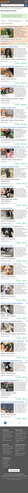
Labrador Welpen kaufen (20, 432)
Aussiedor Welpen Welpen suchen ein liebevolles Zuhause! (12, 86)
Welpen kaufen (18, 430)
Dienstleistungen (7, 458)
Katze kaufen (6, 444)
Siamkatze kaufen (6, 450)
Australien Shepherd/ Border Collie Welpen (11, 27)
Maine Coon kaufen (7, 453)
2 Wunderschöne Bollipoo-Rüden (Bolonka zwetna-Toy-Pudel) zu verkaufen (13, 322)
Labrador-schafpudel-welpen (10, 167)
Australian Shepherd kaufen (7, 437)
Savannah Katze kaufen (8, 448)
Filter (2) (4, 21)
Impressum (11, 474)
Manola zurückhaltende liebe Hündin (13, 402)
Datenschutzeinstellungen (16, 476)
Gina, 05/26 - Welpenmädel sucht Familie (11, 361)
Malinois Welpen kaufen (20, 436)
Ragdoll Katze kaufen (7, 451)
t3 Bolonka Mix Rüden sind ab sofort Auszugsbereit (12, 67)
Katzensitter (5, 467)
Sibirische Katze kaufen (20, 453)
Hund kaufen (6, 430)
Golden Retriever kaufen (8, 432)
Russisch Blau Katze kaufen (19, 450)
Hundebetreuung (6, 459)
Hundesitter (5, 463)
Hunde (12, 8)
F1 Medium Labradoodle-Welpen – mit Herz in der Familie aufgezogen (12, 147)
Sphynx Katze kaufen (19, 448)
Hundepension (6, 461)
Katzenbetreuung (6, 465)
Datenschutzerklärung (6, 476)
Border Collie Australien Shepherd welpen (12, 304)
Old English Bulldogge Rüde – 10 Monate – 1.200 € (11, 381)
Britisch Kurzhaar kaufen (8, 446)
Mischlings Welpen (7, 187)
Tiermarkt (8, 8)
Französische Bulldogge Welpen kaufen (20, 434)
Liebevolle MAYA (7, 208)
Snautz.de (3, 8)
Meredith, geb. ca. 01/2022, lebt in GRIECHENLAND (11, 227)
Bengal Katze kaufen (19, 446)
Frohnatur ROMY (8, 246)
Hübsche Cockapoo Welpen (10, 47)
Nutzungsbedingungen (19, 474)
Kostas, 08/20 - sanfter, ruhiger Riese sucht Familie (12, 341)
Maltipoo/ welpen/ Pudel (9, 108)
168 (19, 423)
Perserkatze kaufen (19, 455)
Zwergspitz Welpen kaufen (19, 441)
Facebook (25, 476)
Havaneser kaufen (7, 433)
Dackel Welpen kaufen (20, 438)
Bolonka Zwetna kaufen (8, 435)
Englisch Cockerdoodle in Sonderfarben (13, 127)
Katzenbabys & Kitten (20, 444)
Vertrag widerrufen (14, 470)
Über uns (6, 474)
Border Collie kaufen (7, 440)
